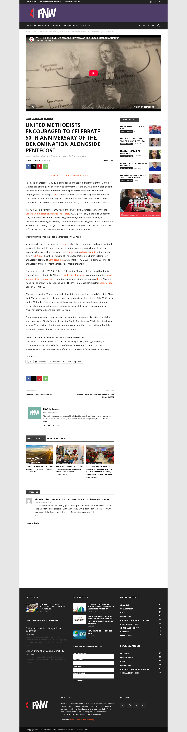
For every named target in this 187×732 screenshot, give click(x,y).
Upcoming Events (72, 2)
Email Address (80, 653)
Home (28, 32)
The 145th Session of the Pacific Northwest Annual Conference (52, 606)
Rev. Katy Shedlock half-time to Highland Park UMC (132, 140)
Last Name (77, 666)
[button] (158, 26)
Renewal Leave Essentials (39, 394)
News (55, 25)
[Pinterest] (39, 166)
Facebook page (106, 282)
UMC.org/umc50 (56, 259)
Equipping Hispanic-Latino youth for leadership (43, 629)
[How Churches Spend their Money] (79, 634)
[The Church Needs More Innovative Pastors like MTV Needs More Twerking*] (79, 607)
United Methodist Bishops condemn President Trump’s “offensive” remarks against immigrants (101, 619)
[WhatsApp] (45, 166)
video (55, 194)
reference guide (88, 251)
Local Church (79, 673)
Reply (36, 515)
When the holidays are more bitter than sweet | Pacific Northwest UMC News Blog (72, 499)
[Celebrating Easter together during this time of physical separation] (39, 454)
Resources (48, 118)
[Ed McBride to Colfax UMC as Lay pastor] (155, 166)
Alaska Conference (64, 463)
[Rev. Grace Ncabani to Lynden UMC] (155, 154)
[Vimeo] (59, 425)
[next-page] (31, 482)
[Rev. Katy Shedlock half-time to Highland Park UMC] (155, 142)
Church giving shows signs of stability (45, 651)
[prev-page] (27, 482)
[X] (155, 2)
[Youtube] (159, 2)
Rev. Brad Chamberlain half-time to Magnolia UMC (133, 176)
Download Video (80, 175)
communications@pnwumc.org (82, 719)
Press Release (37, 118)
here (99, 278)
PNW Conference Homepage (50, 2)
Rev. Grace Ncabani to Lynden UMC (130, 152)
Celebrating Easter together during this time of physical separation (39, 469)
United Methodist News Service (42, 621)
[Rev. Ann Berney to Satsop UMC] (155, 129)
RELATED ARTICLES (35, 439)
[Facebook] (147, 2)
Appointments (126, 131)
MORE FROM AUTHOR (56, 439)
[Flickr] (50, 425)
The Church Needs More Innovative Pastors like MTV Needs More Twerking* (101, 606)
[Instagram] (151, 2)
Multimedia (70, 25)
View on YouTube (60, 175)
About (84, 25)
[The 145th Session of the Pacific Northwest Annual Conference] (32, 607)
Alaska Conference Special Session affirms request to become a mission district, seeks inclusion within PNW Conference (99, 471)
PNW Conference (34, 160)
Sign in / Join (31, 2)
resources (66, 244)
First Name (78, 660)
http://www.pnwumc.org (51, 412)
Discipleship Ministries (72, 274)
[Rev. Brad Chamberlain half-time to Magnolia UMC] (155, 178)
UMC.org (38, 255)
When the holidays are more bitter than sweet (95, 395)
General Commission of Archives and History (48, 213)
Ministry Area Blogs (37, 25)
